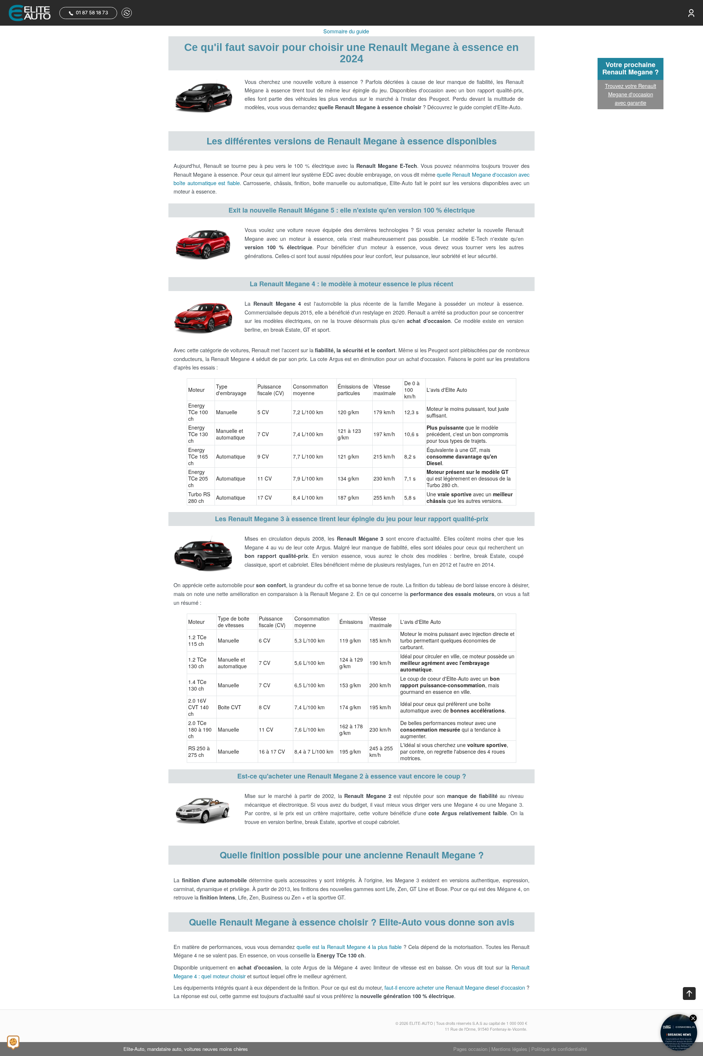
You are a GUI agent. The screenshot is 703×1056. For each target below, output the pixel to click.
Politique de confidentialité (559, 1048)
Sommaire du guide (346, 31)
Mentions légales (509, 1048)
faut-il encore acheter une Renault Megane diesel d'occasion (454, 987)
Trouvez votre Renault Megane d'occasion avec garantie (630, 94)
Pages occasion (470, 1048)
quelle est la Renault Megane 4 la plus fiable (349, 946)
